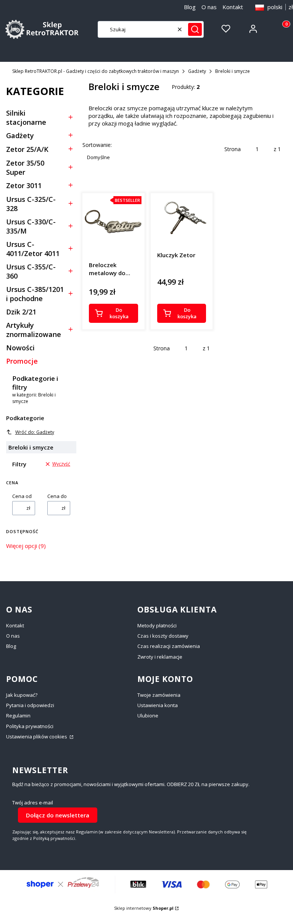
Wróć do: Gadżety (34, 432)
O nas (209, 7)
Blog (190, 7)
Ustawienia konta (157, 705)
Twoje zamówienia (158, 694)
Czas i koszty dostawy (162, 635)
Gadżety (197, 71)
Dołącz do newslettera (57, 815)
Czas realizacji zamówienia (168, 646)
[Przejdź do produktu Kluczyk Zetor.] (182, 219)
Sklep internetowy (144, 908)
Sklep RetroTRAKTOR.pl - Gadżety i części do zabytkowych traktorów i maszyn (95, 71)
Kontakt (232, 7)
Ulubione (147, 715)
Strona (232, 149)
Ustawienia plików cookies (37, 736)
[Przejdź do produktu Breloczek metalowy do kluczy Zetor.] (113, 224)
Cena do (57, 496)
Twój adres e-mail (32, 802)
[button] (195, 29)
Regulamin (18, 715)
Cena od (22, 496)
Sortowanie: (97, 144)
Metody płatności (157, 625)
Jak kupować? (21, 694)
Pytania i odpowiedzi (30, 705)
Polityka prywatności (29, 726)
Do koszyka (119, 313)
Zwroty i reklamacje (159, 656)
